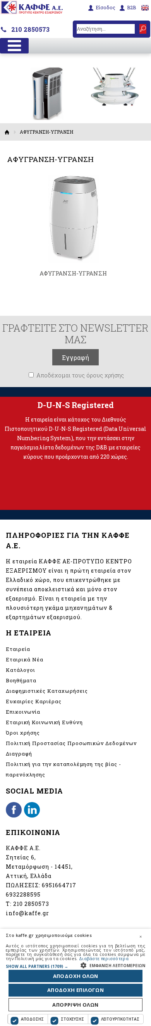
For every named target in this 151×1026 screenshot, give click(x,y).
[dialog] (75, 977)
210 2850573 (30, 29)
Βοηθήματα (21, 680)
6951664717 (59, 885)
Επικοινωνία (23, 711)
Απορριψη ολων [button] (75, 1004)
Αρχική (7, 132)
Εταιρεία (18, 649)
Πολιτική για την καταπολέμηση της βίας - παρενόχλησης (63, 769)
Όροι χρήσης (23, 732)
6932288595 (23, 894)
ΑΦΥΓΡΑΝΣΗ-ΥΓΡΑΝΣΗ (73, 273)
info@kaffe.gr (27, 913)
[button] (75, 966)
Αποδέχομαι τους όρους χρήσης (80, 375)
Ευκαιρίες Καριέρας (34, 701)
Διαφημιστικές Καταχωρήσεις (47, 690)
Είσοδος (105, 7)
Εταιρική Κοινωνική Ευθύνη (44, 722)
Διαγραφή (19, 753)
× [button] (140, 936)
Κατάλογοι (20, 669)
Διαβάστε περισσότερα (104, 958)
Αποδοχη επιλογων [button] (75, 989)
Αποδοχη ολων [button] (75, 976)
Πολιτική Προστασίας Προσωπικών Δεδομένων (71, 743)
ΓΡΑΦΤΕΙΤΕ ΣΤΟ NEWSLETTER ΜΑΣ (75, 333)
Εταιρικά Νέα (24, 659)
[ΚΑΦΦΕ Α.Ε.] (32, 11)
